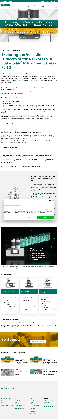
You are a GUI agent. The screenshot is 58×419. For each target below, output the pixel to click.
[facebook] (50, 406)
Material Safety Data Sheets (7, 405)
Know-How (29, 5)
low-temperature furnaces (33, 80)
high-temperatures (19, 80)
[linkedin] (48, 406)
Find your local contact (49, 400)
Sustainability (4, 407)
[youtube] (44, 406)
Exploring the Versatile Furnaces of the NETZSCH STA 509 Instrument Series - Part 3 (28, 46)
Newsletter (46, 402)
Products (14, 5)
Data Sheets (18, 404)
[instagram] (52, 406)
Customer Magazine (20, 408)
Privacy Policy (33, 400)
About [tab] (46, 203)
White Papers (18, 405)
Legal (31, 398)
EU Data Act (32, 413)
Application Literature (20, 400)
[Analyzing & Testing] (5, 6)
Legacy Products (19, 407)
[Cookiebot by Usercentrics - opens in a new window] (49, 200)
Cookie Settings (33, 404)
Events (49, 5)
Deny (29, 217)
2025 (4, 46)
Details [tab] (29, 203)
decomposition (18, 156)
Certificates (4, 404)
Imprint (31, 402)
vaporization (4, 156)
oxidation (48, 115)
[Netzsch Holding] (1, 1)
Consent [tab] (12, 203)
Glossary (3, 402)
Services (36, 5)
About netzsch (6, 398)
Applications (22, 5)
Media (17, 398)
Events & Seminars (5, 400)
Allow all (45, 217)
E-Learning (43, 5)
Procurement (47, 404)
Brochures (17, 402)
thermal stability (38, 111)
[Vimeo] (46, 406)
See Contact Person (38, 341)
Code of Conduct (33, 408)
